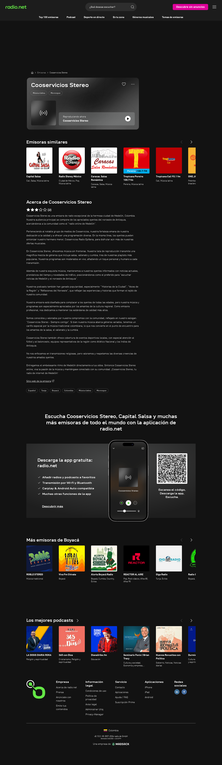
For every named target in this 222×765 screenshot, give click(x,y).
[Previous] (181, 140)
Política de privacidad (91, 698)
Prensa (60, 692)
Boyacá (55, 391)
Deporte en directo (94, 17)
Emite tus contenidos (62, 708)
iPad (147, 692)
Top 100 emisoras (48, 17)
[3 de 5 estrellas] (37, 210)
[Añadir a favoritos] (124, 84)
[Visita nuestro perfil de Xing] (184, 692)
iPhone (148, 687)
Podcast (71, 17)
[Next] (191, 140)
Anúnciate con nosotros (63, 699)
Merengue (56, 93)
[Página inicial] (32, 72)
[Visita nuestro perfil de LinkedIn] (177, 692)
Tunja (43, 391)
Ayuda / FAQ (121, 697)
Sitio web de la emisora (38, 381)
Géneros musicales (143, 17)
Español (32, 391)
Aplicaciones (121, 692)
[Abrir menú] (214, 7)
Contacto (120, 687)
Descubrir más (52, 506)
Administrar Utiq (94, 709)
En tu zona (118, 17)
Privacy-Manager (95, 714)
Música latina (39, 93)
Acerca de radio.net (66, 687)
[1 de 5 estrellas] (28, 210)
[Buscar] (132, 7)
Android (149, 697)
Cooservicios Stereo (75, 121)
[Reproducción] (128, 118)
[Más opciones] (133, 84)
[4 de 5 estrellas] (41, 210)
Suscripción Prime (125, 702)
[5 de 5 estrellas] (45, 210)
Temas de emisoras (172, 17)
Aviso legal (91, 704)
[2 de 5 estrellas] (32, 210)
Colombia (68, 391)
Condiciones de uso (96, 691)
